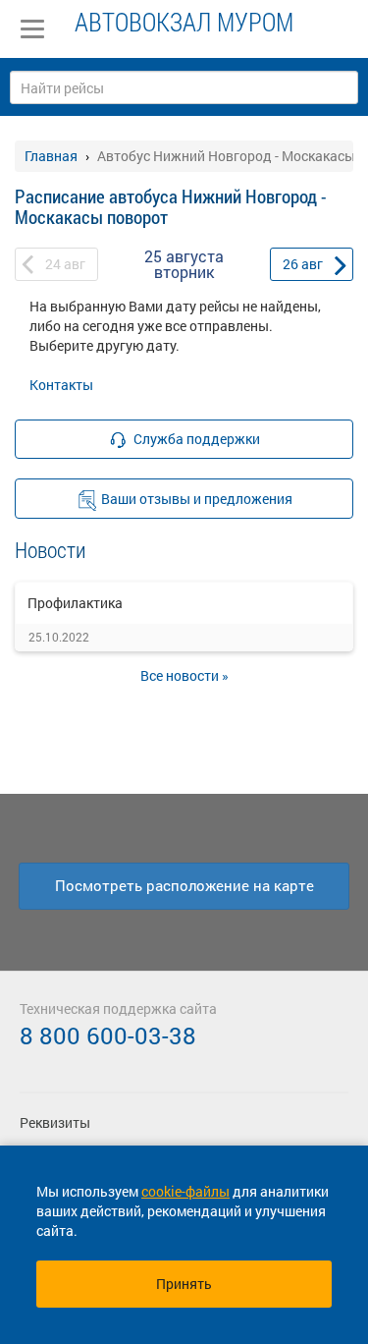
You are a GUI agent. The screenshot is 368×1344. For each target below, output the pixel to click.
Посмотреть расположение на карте (184, 885)
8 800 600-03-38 (108, 1035)
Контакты (61, 384)
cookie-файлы (185, 1191)
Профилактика (75, 602)
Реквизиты (55, 1122)
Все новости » (184, 675)
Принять (184, 1283)
